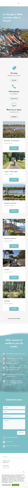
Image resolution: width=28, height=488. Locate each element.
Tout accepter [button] (15, 484)
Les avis (14, 80)
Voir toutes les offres (14, 318)
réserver (14, 179)
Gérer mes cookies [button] (6, 484)
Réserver (7, 54)
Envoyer (21, 432)
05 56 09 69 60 (14, 98)
